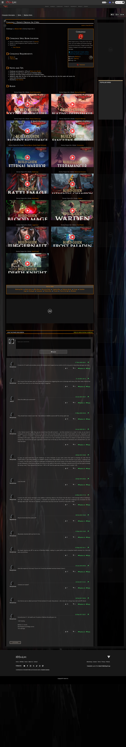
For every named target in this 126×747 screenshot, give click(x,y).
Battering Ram (19, 289)
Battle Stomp (28, 289)
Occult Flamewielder (35, 92)
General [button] (52, 6)
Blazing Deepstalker (80, 92)
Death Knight (35, 251)
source (36, 41)
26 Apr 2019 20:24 (81, 479)
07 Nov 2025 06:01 (80, 362)
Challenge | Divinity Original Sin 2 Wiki (22, 22)
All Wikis (22, 661)
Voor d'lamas (16, 47)
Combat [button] (66, 6)
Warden (80, 198)
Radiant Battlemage (35, 119)
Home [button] (46, 6)
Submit (54, 352)
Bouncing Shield (46, 289)
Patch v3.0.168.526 (35, 71)
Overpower (39, 291)
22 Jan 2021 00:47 (81, 397)
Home (17, 661)
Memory (76, 58)
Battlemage (35, 172)
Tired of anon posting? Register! (83, 332)
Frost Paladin (80, 225)
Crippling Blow (56, 289)
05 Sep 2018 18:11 (80, 547)
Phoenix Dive (47, 291)
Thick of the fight (64, 291)
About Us (31, 661)
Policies (108, 661)
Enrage (75, 289)
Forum (26, 661)
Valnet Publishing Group (104, 666)
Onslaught (31, 291)
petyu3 (12, 401)
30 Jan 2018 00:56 (81, 565)
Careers (95, 661)
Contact (36, 661)
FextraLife (89, 666)
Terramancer (80, 145)
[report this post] (88, 362)
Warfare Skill (18, 29)
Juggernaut (35, 225)
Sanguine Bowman (80, 119)
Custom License (45, 669)
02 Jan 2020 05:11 (81, 429)
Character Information (8, 15)
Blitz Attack (37, 289)
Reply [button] (88, 368)
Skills (19, 15)
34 (118, 14)
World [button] (79, 6)
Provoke (55, 291)
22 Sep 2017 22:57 (80, 614)
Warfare (77, 56)
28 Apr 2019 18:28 (81, 455)
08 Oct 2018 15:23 (81, 515)
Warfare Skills (28, 15)
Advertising (89, 661)
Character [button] (59, 6)
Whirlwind (73, 291)
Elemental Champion (80, 172)
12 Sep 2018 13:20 (80, 531)
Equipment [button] (73, 6)
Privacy (103, 661)
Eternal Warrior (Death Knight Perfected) (35, 145)
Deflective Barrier (67, 289)
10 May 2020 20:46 (80, 413)
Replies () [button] (82, 368)
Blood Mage (35, 198)
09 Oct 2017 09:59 (81, 598)
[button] (104, 2)
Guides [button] (85, 6)
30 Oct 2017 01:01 (81, 582)
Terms (99, 661)
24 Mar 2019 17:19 (80, 495)
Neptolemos (13, 519)
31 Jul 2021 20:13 (81, 378)
